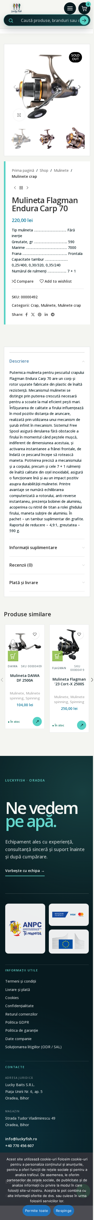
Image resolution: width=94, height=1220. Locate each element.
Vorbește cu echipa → (25, 870)
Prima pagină (23, 170)
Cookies (12, 997)
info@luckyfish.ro (21, 1138)
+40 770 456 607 (19, 1145)
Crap (35, 305)
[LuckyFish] (32, 8)
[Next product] (27, 188)
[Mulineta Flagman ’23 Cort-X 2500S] (69, 644)
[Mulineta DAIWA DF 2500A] (25, 644)
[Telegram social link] (52, 314)
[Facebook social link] (26, 314)
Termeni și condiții (20, 981)
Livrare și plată (17, 989)
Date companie (18, 1038)
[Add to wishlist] (34, 634)
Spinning (33, 698)
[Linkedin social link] (46, 314)
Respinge (64, 1210)
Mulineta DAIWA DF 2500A (24, 678)
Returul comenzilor (21, 1014)
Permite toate (36, 1210)
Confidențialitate (19, 1005)
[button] (14, 87)
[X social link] (33, 314)
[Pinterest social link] (39, 314)
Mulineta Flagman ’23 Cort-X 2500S (69, 681)
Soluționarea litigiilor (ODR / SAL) (33, 1046)
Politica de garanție (21, 1030)
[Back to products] (21, 188)
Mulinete (61, 170)
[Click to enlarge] (19, 115)
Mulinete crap (24, 176)
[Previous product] (15, 188)
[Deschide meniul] (70, 8)
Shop (44, 170)
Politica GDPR (17, 1022)
